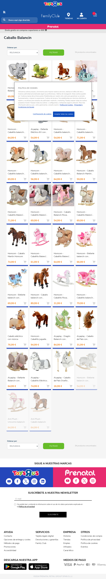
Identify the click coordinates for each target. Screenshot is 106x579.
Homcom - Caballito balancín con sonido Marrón (85, 131)
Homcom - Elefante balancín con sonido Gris (85, 379)
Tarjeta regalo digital (45, 536)
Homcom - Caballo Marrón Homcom (16, 255)
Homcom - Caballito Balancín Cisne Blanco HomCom (39, 214)
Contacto (8, 536)
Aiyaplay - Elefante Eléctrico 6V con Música (39, 131)
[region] (53, 101)
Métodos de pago (12, 543)
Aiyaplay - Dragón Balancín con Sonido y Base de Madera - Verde (62, 338)
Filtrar (54, 52)
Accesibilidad (10, 550)
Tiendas (66, 539)
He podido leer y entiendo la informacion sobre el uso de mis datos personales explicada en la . (50, 505)
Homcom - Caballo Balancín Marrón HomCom (85, 172)
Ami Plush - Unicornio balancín (16, 420)
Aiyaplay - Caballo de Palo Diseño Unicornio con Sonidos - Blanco (62, 379)
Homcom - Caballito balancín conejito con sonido (62, 172)
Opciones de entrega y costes (17, 539)
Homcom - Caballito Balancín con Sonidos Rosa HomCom (39, 255)
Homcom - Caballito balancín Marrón (62, 131)
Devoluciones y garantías (47, 539)
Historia (66, 536)
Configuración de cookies (42, 114)
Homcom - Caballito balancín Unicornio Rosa (85, 296)
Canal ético (68, 550)
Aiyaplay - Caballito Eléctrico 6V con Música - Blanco (39, 379)
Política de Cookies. (66, 105)
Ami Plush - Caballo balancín (38, 420)
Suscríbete (53, 514)
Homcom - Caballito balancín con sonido (39, 172)
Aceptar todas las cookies (63, 114)
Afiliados (67, 546)
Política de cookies (89, 543)
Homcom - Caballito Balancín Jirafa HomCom (62, 255)
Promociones (10, 546)
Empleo (66, 543)
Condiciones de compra (91, 536)
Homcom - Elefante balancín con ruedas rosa (85, 255)
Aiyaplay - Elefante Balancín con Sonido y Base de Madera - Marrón (16, 379)
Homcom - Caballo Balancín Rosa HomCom (62, 214)
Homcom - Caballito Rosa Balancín (60, 296)
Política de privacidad (27, 506)
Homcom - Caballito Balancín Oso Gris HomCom (16, 214)
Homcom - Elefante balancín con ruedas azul (16, 296)
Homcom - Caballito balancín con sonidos (16, 131)
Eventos (84, 546)
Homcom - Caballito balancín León (16, 172)
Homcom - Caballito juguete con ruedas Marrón (39, 338)
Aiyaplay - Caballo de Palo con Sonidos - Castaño (85, 338)
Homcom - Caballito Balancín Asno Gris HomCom (85, 214)
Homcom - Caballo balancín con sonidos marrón (39, 296)
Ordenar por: (12, 47)
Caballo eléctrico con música (15, 338)
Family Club (41, 543)
